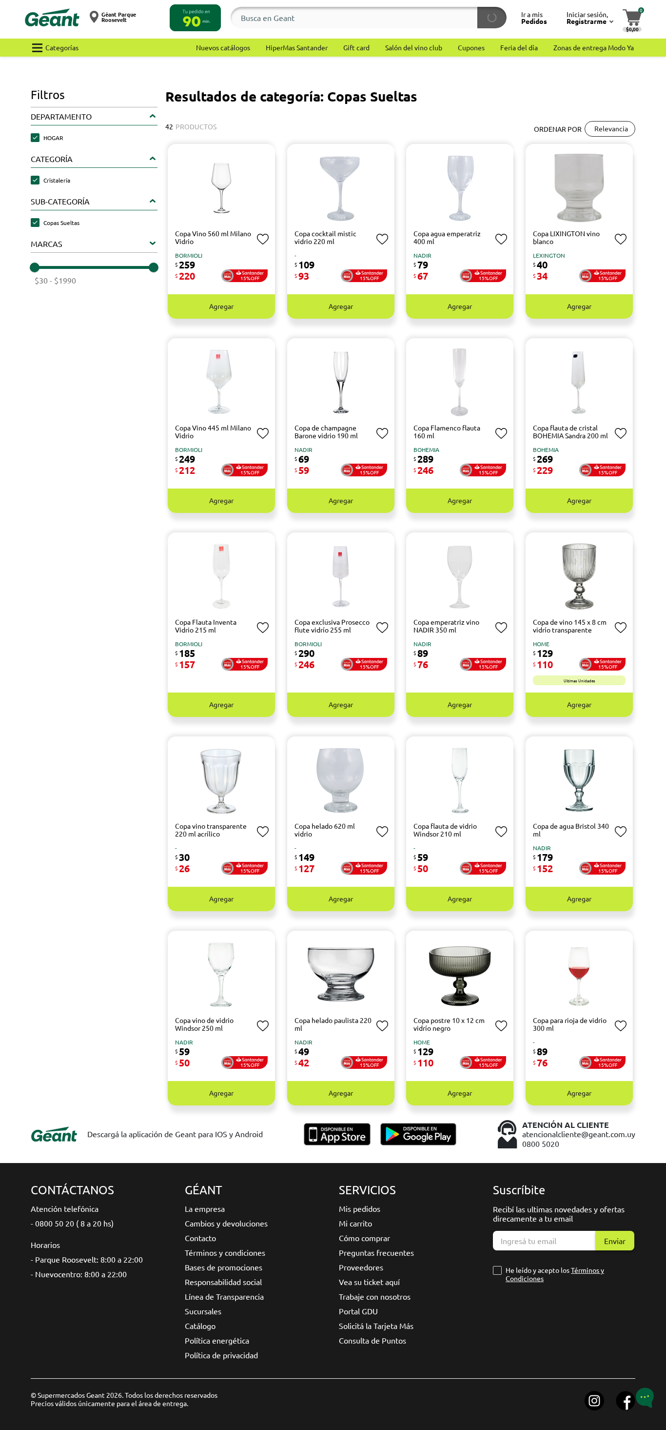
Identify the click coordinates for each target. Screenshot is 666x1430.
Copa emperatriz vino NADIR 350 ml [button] (446, 625)
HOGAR (53, 138)
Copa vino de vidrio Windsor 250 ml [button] (204, 1024)
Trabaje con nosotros (375, 1296)
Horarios (45, 1244)
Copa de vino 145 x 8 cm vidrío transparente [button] (570, 625)
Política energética (217, 1340)
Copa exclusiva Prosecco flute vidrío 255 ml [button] (332, 625)
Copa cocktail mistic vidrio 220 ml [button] (325, 237)
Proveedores (361, 1267)
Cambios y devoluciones (226, 1223)
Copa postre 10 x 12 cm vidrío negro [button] (449, 1024)
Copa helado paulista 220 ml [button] (333, 1024)
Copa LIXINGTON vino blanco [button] (566, 237)
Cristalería (56, 180)
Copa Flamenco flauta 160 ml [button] (446, 431)
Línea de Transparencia (224, 1296)
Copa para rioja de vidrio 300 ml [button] (570, 1024)
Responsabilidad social (223, 1282)
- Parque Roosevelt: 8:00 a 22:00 (87, 1259)
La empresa (205, 1208)
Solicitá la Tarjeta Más (376, 1325)
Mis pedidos (359, 1208)
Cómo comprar (364, 1238)
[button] (195, 17)
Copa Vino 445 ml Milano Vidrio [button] (213, 431)
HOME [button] (541, 644)
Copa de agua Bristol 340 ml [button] (571, 829)
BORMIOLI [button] (188, 255)
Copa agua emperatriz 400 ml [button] (447, 237)
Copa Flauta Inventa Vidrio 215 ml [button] (205, 625)
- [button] (295, 255)
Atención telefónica (64, 1208)
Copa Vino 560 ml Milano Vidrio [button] (213, 237)
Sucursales (203, 1311)
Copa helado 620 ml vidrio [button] (324, 829)
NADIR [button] (422, 255)
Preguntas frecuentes (376, 1252)
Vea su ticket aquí (369, 1282)
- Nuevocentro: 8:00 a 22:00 (79, 1274)
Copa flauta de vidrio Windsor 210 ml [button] (445, 829)
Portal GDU (358, 1311)
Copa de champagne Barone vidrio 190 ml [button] (326, 431)
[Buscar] (492, 17)
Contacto (200, 1238)
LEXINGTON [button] (549, 255)
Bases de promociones (223, 1267)
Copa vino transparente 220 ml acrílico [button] (211, 829)
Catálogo (200, 1325)
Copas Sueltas (61, 222)
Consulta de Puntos (372, 1340)
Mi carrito (355, 1223)
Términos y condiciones (225, 1252)
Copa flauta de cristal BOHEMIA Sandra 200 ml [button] (570, 431)
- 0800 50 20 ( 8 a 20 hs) (72, 1223)
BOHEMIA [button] (426, 449)
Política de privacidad (221, 1355)
